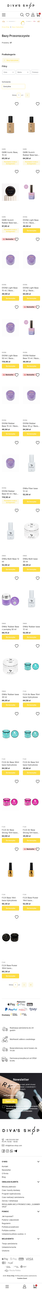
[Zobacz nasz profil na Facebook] (3, 1151)
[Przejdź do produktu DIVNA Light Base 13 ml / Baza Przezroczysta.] (31, 192)
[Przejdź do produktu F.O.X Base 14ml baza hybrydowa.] (10, 870)
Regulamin (17, 1106)
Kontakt (5, 1166)
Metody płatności (9, 1187)
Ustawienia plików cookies (13, 1234)
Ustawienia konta (9, 1247)
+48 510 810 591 (12, 1140)
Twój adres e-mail (10, 1095)
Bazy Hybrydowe (17, 27)
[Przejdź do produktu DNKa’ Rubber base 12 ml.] (31, 599)
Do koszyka (31, 231)
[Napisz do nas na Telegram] (15, 1151)
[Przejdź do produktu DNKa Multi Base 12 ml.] (10, 531)
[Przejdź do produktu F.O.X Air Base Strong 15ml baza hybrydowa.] (10, 802)
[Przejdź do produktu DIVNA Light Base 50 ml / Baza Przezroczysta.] (10, 328)
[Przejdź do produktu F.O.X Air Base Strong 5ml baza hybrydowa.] (31, 802)
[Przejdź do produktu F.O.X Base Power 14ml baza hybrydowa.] (31, 870)
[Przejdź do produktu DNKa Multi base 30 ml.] (31, 531)
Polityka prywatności (10, 1227)
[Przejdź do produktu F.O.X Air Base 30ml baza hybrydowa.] (10, 734)
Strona (14, 95)
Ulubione (5, 1251)
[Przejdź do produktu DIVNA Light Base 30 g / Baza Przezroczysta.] (31, 260)
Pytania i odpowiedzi (10, 1220)
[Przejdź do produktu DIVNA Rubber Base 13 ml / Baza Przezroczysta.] (31, 328)
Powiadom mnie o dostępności (10, 163)
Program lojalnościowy (11, 1194)
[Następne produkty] (24, 984)
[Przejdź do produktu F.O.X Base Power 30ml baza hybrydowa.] (10, 937)
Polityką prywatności (25, 1111)
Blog (4, 1177)
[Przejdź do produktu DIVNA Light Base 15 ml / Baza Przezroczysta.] (10, 260)
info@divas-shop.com (13, 1145)
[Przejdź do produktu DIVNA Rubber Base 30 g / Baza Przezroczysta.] (31, 395)
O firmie (5, 1173)
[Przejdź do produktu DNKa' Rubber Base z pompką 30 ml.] (10, 599)
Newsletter (6, 1170)
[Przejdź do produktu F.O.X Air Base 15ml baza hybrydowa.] (31, 666)
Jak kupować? (7, 1216)
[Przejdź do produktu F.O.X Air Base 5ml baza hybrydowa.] (31, 734)
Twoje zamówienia (9, 1243)
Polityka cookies (8, 1230)
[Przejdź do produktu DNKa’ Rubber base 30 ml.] (10, 666)
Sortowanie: (6, 82)
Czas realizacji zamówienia (13, 1197)
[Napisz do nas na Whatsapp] (11, 1151)
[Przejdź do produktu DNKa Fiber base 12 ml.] (31, 463)
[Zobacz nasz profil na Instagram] (7, 1151)
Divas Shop (5, 27)
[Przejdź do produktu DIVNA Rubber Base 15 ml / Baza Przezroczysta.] (10, 395)
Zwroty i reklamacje (10, 1201)
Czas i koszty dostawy (11, 1190)
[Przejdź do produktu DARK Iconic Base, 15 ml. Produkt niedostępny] (10, 124)
